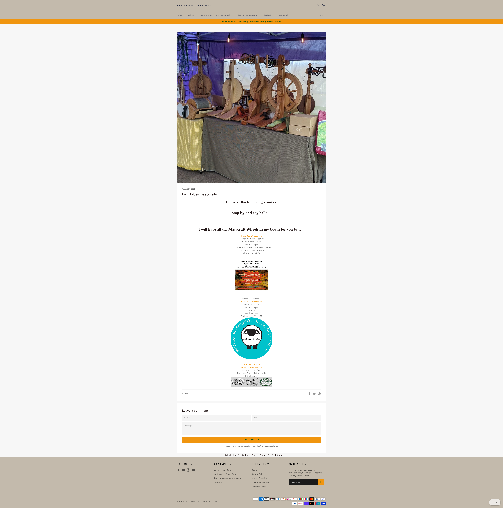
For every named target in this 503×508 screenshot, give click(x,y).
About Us (283, 15)
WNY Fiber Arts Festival (252, 301)
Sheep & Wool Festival (251, 367)
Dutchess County (251, 364)
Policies (267, 15)
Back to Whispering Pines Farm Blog (252, 455)
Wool (191, 15)
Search (255, 470)
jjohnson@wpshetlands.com (228, 478)
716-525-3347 (220, 482)
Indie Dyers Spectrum (251, 236)
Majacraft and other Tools (216, 15)
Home (179, 15)
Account (323, 15)
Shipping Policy (259, 486)
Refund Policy (258, 474)
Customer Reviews (247, 15)
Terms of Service (259, 478)
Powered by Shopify (209, 501)
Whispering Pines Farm (194, 5)
